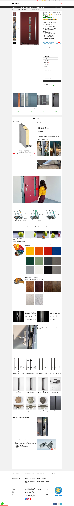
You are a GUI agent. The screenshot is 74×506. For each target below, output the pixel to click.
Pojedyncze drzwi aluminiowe (29, 475)
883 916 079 (13, 492)
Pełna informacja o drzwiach (49, 38)
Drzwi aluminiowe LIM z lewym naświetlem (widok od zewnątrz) (31, 108)
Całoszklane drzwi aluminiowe (16, 478)
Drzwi (15, 9)
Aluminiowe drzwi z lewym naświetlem (30, 478)
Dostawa (47, 489)
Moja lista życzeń (39, 491)
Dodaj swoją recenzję (58, 14)
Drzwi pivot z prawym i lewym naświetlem (43, 481)
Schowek (50, 0)
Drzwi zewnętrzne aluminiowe (16, 475)
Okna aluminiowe (52, 475)
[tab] (33, 118)
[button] (19, 28)
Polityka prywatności (49, 492)
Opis (41, 118)
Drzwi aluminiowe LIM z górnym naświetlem (55, 108)
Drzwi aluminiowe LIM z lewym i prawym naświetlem (43, 108)
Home (12, 9)
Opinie (38, 118)
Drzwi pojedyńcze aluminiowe (22, 9)
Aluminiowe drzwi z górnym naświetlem (30, 476)
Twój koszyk (39, 489)
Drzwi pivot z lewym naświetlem (41, 478)
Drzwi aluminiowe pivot (15, 476)
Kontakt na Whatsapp (15, 493)
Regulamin (47, 494)
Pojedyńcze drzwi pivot (40, 475)
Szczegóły (33, 118)
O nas (47, 487)
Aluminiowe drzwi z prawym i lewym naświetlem (30, 482)
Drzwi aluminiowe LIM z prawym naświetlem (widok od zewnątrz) (18, 108)
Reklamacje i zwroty (49, 491)
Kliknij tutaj (58, 42)
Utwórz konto (55, 0)
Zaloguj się (38, 487)
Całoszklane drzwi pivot (40, 476)
